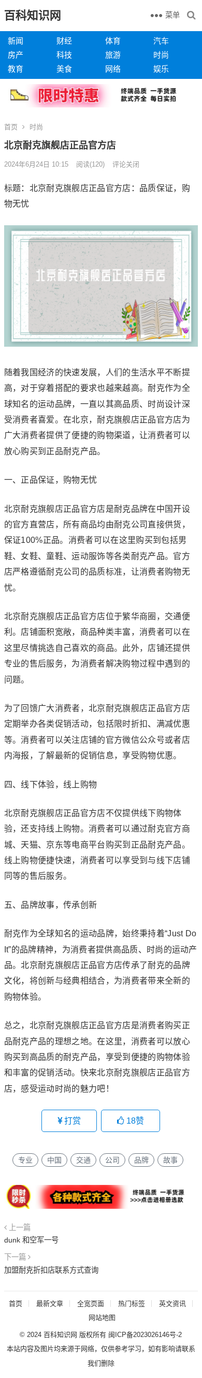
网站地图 (102, 1317)
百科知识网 (32, 15)
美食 (64, 68)
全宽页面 (90, 1303)
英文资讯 (172, 1303)
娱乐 (161, 68)
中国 (54, 1160)
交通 (83, 1160)
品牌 (141, 1160)
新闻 (15, 40)
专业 (25, 1160)
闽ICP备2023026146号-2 (145, 1335)
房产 (15, 54)
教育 (15, 68)
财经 (64, 40)
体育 (113, 40)
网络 (113, 68)
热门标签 (131, 1303)
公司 (112, 1160)
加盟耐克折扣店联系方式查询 (51, 1270)
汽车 (161, 40)
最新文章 (49, 1303)
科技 (64, 54)
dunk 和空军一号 (31, 1240)
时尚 (161, 54)
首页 (11, 127)
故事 (170, 1160)
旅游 (113, 54)
